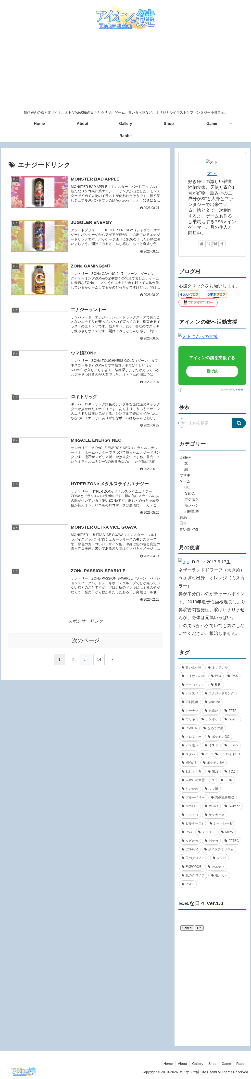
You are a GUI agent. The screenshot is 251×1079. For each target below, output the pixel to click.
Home (168, 1064)
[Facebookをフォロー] (222, 244)
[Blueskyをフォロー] (215, 244)
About (182, 1064)
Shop (212, 1064)
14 (99, 659)
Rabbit (241, 1064)
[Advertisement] (125, 70)
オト (212, 173)
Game (226, 1064)
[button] (239, 423)
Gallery (197, 1064)
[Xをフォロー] (208, 244)
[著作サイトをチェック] (202, 244)
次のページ (86, 640)
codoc (239, 389)
